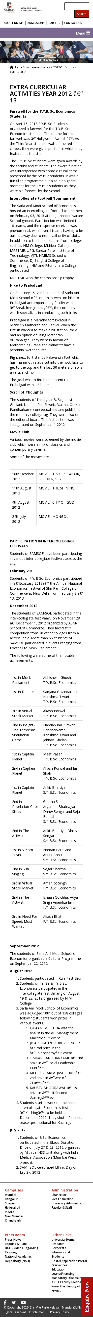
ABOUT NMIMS (14, 23)
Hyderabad (12, 1207)
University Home (63, 1239)
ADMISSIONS (36, 23)
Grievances (59, 1265)
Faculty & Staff (62, 1207)
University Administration (69, 1203)
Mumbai (10, 1195)
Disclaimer (36, 1312)
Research (58, 1244)
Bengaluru (12, 1199)
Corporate (59, 1248)
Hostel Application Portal (69, 1261)
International (61, 1252)
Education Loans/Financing (63, 1271)
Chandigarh (13, 1220)
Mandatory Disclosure (67, 1278)
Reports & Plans (16, 1244)
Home (18, 67)
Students (58, 1256)
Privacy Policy (59, 1312)
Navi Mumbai (14, 1216)
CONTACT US (73, 23)
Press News (13, 1239)
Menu (81, 33)
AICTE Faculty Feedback (68, 1282)
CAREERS (54, 23)
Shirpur (10, 1203)
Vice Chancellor (62, 1199)
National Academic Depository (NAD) (18, 1258)
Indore (9, 1212)
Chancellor (59, 1195)
